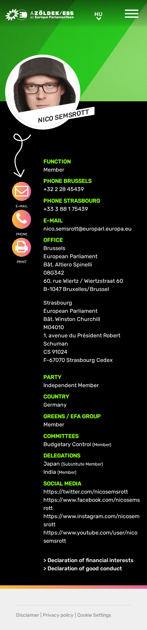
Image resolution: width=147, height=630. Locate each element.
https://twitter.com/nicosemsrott (85, 491)
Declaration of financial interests (91, 560)
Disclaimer (27, 615)
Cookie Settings (94, 615)
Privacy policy (58, 615)
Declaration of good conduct (85, 568)
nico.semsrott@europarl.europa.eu (87, 228)
